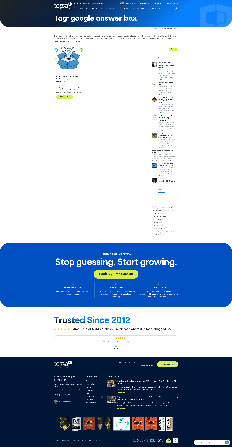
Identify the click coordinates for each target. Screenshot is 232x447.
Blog (120, 8)
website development (159, 216)
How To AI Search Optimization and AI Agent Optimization (165, 135)
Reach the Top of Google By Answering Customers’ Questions (67, 79)
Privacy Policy (65, 440)
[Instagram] (174, 3)
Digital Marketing (158, 210)
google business (158, 222)
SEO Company (165, 213)
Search (173, 49)
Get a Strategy (139, 8)
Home (155, 28)
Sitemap (56, 440)
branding (168, 210)
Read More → (64, 97)
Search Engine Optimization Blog (67, 73)
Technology (109, 8)
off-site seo (156, 231)
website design (157, 225)
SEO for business (158, 219)
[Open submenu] (89, 8)
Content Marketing (158, 234)
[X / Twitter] (177, 3)
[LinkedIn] (171, 3)
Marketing (96, 8)
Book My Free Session (116, 274)
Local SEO (156, 213)
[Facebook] (168, 3)
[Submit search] (176, 8)
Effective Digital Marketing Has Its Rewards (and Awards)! (166, 180)
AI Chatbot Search (168, 231)
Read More (161, 94)
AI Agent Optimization (159, 228)
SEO (154, 207)
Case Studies (83, 8)
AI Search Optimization (165, 207)
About (126, 8)
